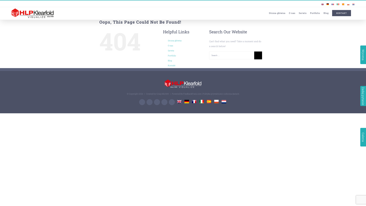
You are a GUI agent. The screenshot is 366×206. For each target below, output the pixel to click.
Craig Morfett (162, 93)
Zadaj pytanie (363, 96)
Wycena (363, 54)
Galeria (363, 137)
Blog (170, 60)
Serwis (171, 50)
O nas (170, 45)
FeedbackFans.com (192, 93)
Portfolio (172, 55)
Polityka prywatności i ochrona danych (221, 93)
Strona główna (175, 40)
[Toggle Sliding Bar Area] (356, 2)
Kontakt (171, 65)
